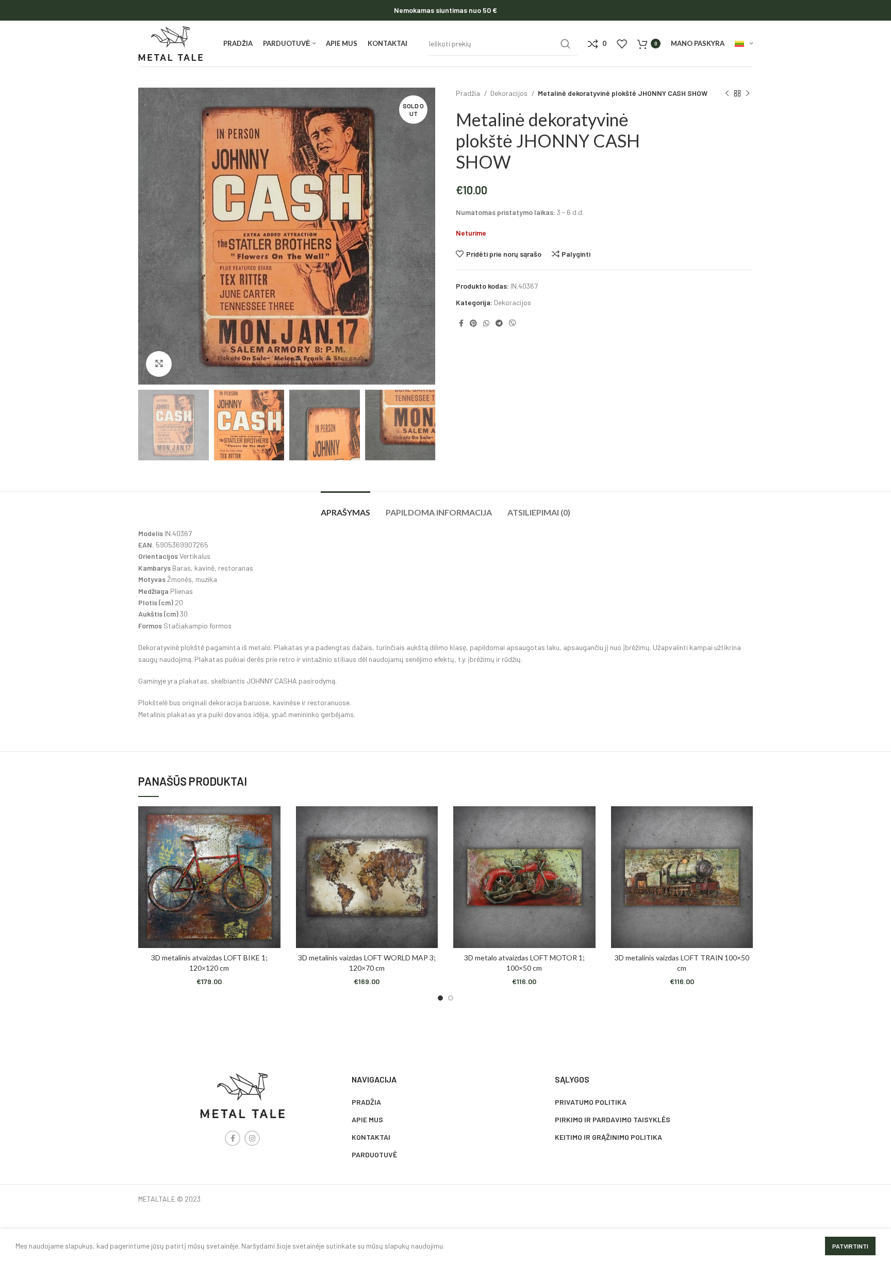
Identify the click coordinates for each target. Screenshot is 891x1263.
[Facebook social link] (461, 323)
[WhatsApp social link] (486, 323)
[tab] (345, 507)
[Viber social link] (512, 323)
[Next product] (747, 94)
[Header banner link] (445, 10)
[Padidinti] (159, 364)
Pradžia (469, 93)
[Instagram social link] (252, 1138)
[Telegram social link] (499, 323)
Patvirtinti (850, 1246)
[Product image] (209, 877)
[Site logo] (170, 42)
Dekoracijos (509, 93)
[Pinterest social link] (473, 323)
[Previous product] (727, 94)
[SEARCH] (566, 44)
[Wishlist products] (622, 44)
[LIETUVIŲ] (744, 44)
